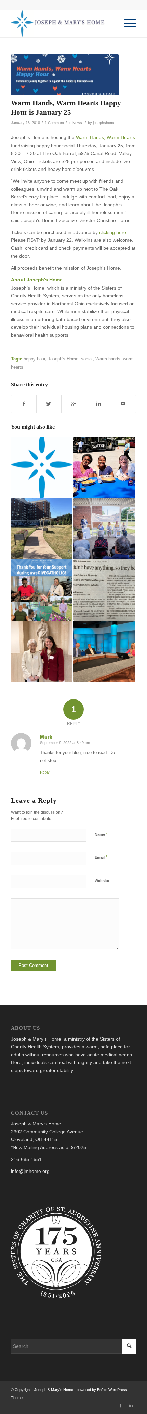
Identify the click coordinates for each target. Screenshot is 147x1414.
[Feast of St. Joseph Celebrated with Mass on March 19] (41, 651)
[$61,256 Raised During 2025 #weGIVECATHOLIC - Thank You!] (41, 590)
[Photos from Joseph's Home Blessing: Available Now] (104, 528)
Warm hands (107, 359)
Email (101, 857)
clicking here (112, 232)
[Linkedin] (131, 1405)
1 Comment (54, 123)
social (87, 359)
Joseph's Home (63, 359)
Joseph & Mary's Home (53, 1390)
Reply (45, 772)
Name (101, 834)
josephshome (104, 123)
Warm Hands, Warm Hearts (105, 137)
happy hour (34, 359)
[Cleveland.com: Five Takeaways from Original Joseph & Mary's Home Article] (41, 467)
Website (102, 881)
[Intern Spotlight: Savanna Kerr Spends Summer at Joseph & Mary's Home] (104, 467)
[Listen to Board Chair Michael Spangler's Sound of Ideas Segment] (104, 651)
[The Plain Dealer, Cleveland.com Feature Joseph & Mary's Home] (104, 590)
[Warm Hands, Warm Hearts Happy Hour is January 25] (65, 74)
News (77, 123)
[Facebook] (121, 1405)
